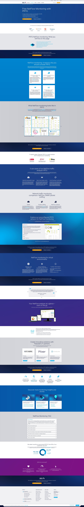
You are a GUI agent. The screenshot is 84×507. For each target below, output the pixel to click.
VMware (23, 269)
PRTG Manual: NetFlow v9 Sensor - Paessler (42, 404)
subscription (58, 380)
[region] (42, 505)
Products (28, 2)
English (61, 0)
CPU (52, 77)
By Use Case (25, 4)
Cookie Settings (72, 505)
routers (34, 80)
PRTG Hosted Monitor (34, 381)
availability (43, 109)
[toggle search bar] (61, 2)
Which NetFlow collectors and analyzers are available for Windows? (37, 433)
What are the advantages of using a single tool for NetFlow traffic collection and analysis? (39, 431)
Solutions (32, 2)
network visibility (53, 110)
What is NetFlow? (30, 419)
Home (22, 4)
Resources (38, 2)
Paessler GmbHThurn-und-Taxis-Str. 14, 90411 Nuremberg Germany (56, 492)
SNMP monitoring (27, 207)
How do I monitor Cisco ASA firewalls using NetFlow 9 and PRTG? (42, 405)
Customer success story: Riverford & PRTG (28, 405)
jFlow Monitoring (53, 405)
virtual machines (24, 271)
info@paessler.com (56, 494)
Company (52, 0)
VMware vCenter (43, 269)
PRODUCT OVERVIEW (47, 55)
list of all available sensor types (45, 241)
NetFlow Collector (53, 404)
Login (57, 0)
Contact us (55, 0)
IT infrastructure (46, 96)
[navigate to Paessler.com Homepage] (24, 2)
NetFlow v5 (25, 226)
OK (77, 505)
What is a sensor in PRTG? (31, 437)
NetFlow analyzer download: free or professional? (34, 435)
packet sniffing (43, 206)
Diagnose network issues (31, 109)
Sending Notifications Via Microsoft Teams (29, 404)
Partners (42, 2)
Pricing (35, 2)
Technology (27, 4)
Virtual (39, 267)
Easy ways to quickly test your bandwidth (28, 406)
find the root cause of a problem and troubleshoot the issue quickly (54, 184)
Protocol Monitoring (53, 406)
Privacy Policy (26, 505)
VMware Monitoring (59, 270)
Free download (37, 55)
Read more (25, 360)
